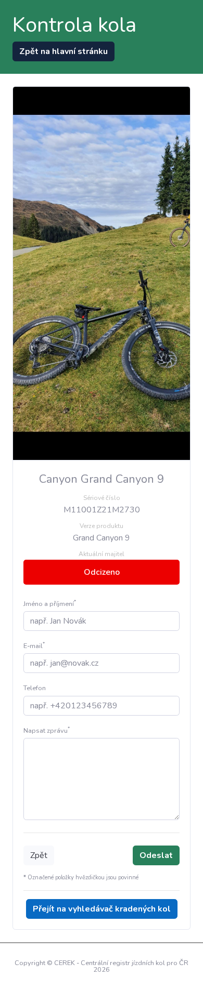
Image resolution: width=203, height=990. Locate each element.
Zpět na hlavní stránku (63, 51)
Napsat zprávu (46, 730)
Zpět (38, 855)
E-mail (34, 646)
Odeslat (156, 855)
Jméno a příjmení (49, 604)
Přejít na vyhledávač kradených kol (102, 909)
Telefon (34, 688)
